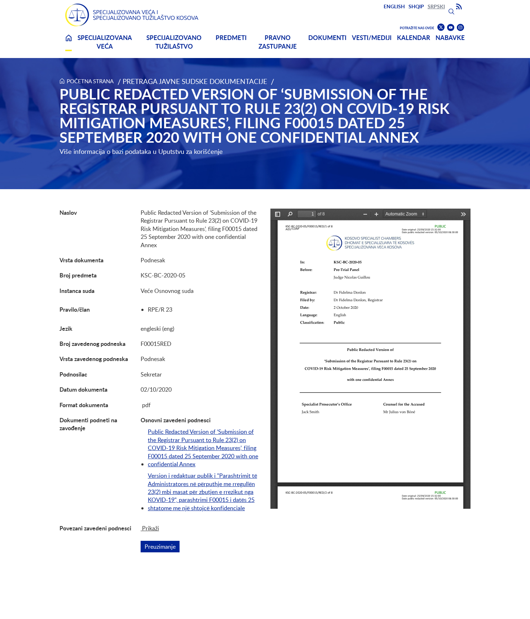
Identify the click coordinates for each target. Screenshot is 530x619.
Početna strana (90, 81)
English (394, 6)
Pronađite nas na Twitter (441, 27)
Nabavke (450, 38)
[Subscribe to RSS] (459, 7)
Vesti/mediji (372, 38)
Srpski (436, 6)
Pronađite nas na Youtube (450, 27)
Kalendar (413, 38)
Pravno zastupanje (278, 42)
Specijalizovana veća (105, 42)
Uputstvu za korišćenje (190, 151)
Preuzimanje (162, 547)
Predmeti (231, 38)
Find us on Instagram (460, 27)
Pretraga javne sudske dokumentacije (195, 81)
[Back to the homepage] (132, 15)
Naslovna (68, 42)
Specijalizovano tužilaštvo (174, 42)
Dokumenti (327, 38)
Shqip (416, 6)
